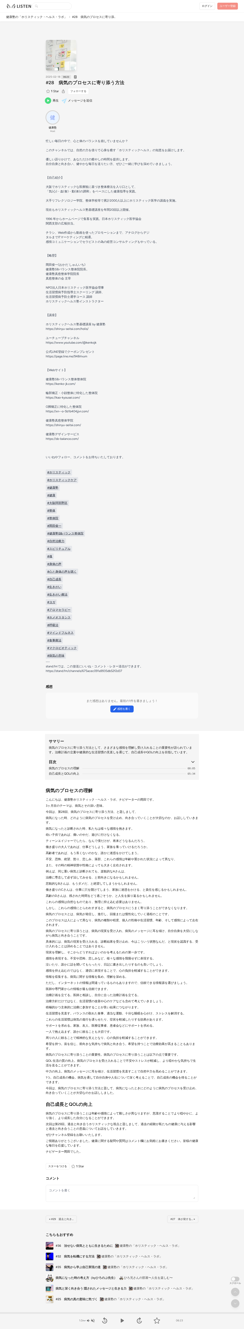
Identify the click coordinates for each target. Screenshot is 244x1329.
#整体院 (52, 518)
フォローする (78, 91)
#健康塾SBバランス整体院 (65, 533)
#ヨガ (51, 602)
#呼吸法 (52, 625)
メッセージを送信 (80, 100)
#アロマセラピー (59, 610)
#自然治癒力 (55, 541)
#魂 (49, 556)
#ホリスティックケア (62, 480)
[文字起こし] (75, 77)
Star (55, 91)
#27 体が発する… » (182, 1219)
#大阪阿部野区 (57, 503)
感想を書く (124, 709)
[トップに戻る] (235, 1292)
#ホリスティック (59, 472)
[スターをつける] (48, 91)
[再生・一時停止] (122, 1320)
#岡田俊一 (54, 526)
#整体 (51, 510)
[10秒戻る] (104, 1320)
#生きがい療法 (57, 594)
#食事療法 (54, 640)
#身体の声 (54, 564)
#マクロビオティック (62, 648)
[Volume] (90, 1320)
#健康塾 (52, 487)
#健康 (51, 495)
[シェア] (63, 91)
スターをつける (57, 1166)
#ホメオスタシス (59, 617)
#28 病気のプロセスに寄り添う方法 (85, 82)
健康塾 (53, 127)
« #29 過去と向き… (61, 1219)
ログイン (207, 6)
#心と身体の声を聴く (62, 571)
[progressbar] (122, 1313)
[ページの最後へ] (235, 1303)
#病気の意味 (55, 655)
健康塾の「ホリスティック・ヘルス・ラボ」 (36, 17)
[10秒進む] (139, 1320)
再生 (56, 100)
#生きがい (54, 587)
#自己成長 (54, 579)
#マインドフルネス (60, 633)
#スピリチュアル (59, 549)
